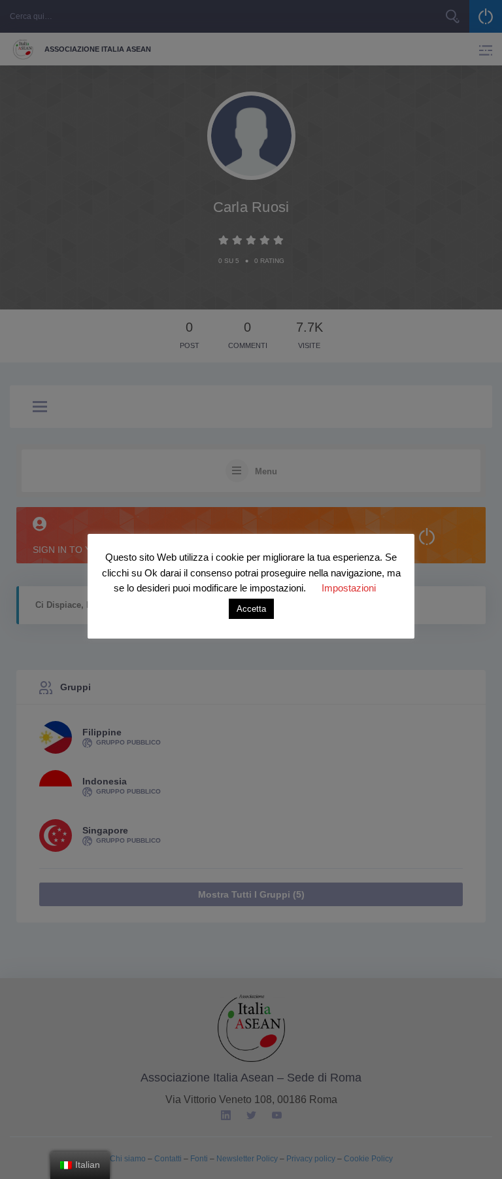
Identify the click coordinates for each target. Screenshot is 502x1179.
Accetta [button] (251, 609)
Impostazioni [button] (349, 587)
